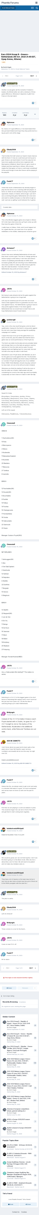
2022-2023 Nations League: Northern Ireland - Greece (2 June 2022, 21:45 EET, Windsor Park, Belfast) (19, 1098)
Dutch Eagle (7, 67)
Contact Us (15, 1212)
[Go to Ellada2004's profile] (4, 151)
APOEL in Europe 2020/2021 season (18, 1119)
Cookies (24, 1212)
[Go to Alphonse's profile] (4, 124)
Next (32, 76)
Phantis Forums (10, 2)
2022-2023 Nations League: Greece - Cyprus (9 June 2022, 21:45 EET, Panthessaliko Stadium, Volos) (19, 1073)
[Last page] (36, 75)
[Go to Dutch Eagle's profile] (4, 85)
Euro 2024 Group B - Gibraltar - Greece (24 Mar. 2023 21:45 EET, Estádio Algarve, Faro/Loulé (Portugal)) (19, 1048)
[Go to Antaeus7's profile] (4, 249)
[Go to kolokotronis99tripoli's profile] (4, 830)
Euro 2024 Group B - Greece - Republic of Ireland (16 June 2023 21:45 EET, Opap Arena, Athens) (19, 1036)
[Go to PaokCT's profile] (4, 182)
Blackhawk (10, 1149)
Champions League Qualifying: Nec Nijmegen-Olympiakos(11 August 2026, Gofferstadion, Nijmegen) (19, 1174)
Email (11, 1204)
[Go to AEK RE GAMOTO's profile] (4, 742)
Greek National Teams (23, 69)
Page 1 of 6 (19, 76)
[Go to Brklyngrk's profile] (4, 714)
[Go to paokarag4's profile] (4, 321)
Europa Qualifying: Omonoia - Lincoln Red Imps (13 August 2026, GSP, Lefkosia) (18, 1164)
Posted (15, 86)
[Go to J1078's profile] (4, 290)
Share (10, 988)
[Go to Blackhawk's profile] (4, 853)
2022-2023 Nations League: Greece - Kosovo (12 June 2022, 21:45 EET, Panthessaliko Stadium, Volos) (19, 1061)
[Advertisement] (19, 30)
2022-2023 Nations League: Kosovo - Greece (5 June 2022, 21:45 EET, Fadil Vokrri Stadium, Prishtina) (19, 1086)
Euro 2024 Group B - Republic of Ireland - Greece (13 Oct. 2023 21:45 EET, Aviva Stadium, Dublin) (18, 1023)
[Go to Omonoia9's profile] (4, 424)
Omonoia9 (10, 1168)
